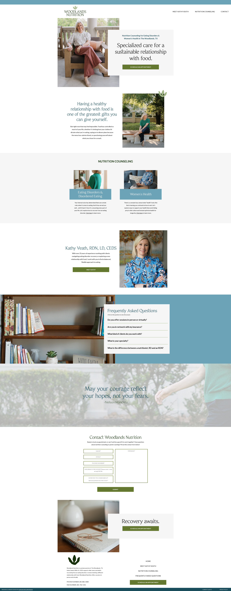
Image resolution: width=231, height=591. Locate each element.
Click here (89, 213)
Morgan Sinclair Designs (26, 589)
